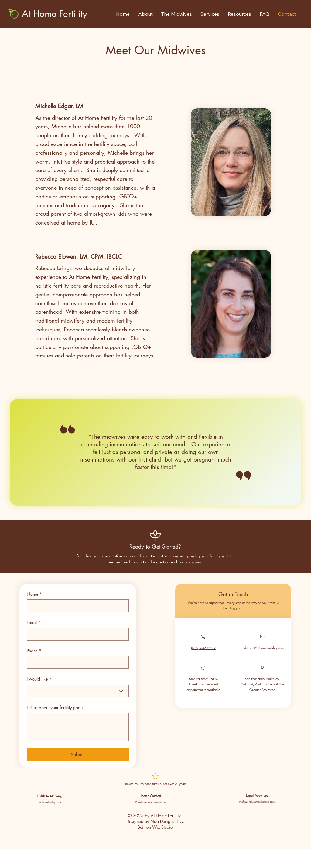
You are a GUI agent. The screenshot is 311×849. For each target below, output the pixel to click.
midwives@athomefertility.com (262, 647)
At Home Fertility (54, 14)
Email (33, 622)
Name (34, 594)
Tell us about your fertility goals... (57, 707)
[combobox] (78, 691)
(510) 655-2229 (203, 647)
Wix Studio (162, 827)
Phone (34, 651)
